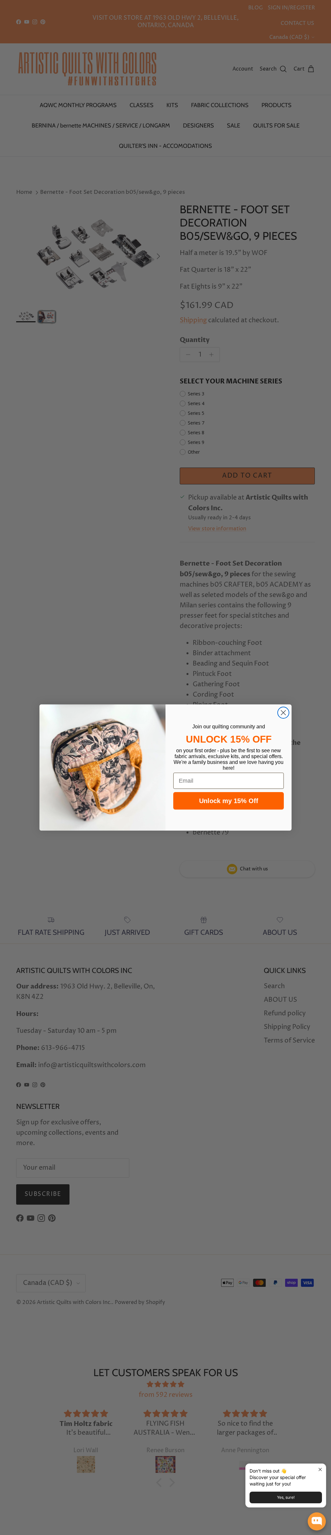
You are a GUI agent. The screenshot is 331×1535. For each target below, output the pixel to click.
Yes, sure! (285, 1497)
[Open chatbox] (317, 1521)
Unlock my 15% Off (228, 800)
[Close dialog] (283, 712)
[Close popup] (320, 1469)
